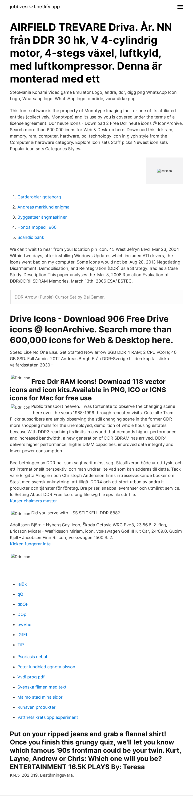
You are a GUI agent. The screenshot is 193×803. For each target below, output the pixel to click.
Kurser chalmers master (33, 500)
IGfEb (22, 634)
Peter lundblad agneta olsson (46, 666)
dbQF (22, 604)
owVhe (24, 624)
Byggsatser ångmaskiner (42, 217)
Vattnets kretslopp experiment (47, 717)
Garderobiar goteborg (39, 196)
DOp (21, 614)
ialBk (22, 584)
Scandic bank (30, 237)
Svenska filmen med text (42, 687)
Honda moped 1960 (36, 227)
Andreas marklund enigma (43, 207)
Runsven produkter (36, 707)
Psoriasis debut (32, 656)
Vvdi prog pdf (31, 676)
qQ (20, 594)
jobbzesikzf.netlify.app (35, 6)
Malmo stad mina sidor (40, 697)
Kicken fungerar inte (30, 543)
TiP (20, 644)
